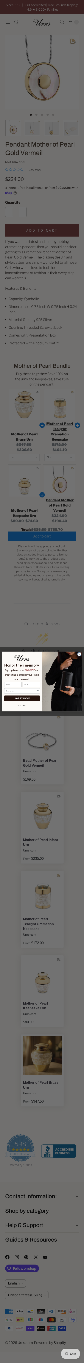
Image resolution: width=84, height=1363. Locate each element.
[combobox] (21, 690)
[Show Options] (38, 690)
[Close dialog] (79, 654)
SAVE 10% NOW (22, 698)
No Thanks (22, 705)
